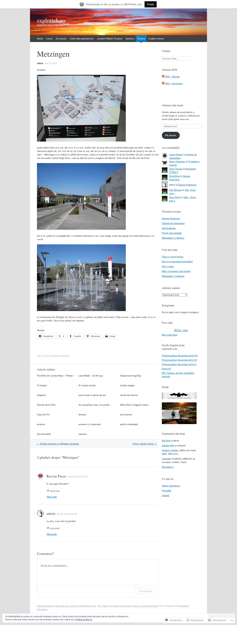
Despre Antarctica (187, 184)
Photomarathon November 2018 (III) (180, 355)
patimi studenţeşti (129, 424)
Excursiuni (61, 38)
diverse (82, 414)
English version (156, 38)
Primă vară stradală (171, 233)
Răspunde (52, 496)
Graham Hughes (170, 450)
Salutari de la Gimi (46, 404)
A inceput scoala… (88, 385)
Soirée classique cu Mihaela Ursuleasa (58, 443)
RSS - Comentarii (174, 83)
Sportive (130, 38)
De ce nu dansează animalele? (177, 261)
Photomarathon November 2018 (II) (179, 360)
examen (41, 424)
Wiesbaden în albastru (173, 237)
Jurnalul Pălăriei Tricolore (109, 38)
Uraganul (41, 395)
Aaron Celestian (177, 161)
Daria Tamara (176, 168)
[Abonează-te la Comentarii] (163, 83)
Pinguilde (166, 490)
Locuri (49, 38)
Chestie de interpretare (173, 223)
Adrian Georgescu (171, 485)
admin (40, 63)
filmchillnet (174, 176)
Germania (65, 355)
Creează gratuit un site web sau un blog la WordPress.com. (67, 605)
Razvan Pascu (56, 476)
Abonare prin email (172, 105)
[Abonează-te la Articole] (163, 76)
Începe (150, 4)
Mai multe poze (169, 334)
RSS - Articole (172, 76)
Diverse (141, 38)
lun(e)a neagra (127, 385)
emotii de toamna (129, 395)
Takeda (165, 495)
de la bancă (126, 414)
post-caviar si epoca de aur (92, 395)
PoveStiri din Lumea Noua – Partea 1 (55, 375)
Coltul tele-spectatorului (82, 38)
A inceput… (43, 385)
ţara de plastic (44, 434)
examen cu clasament (90, 424)
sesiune (82, 434)
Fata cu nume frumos (172, 256)
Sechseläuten (169, 228)
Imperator (166, 458)
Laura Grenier (176, 154)
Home (40, 38)
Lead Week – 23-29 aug (90, 375)
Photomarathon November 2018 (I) (179, 364)
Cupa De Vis (43, 414)
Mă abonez (170, 135)
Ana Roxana (175, 190)
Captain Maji (168, 445)
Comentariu (145, 591)
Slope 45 (166, 368)
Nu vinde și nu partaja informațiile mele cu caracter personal (128, 605)
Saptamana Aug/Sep (130, 375)
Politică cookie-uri (83, 619)
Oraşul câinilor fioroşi (145, 443)
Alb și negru (168, 266)
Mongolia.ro (167, 467)
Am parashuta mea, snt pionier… (95, 404)
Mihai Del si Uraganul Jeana (134, 404)
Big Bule (166, 440)
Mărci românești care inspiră (176, 271)
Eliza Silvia (174, 197)
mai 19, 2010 (51, 63)
